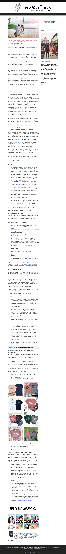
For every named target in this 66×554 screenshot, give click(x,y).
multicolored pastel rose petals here (24, 500)
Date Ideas (28, 14)
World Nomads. (25, 183)
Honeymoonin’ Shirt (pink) (16, 380)
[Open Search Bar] (51, 14)
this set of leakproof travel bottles (24, 265)
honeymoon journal (33, 191)
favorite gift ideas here (30, 138)
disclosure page (30, 47)
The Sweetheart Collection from (31, 149)
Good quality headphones (16, 184)
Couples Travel (35, 14)
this (19, 235)
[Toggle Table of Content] (18, 92)
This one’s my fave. (31, 231)
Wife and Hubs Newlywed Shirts (17, 443)
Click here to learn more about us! (47, 84)
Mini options (31, 258)
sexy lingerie (24, 333)
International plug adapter (16, 167)
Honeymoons (11, 44)
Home (15, 14)
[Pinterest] (11, 540)
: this (15, 235)
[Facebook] (12, 540)
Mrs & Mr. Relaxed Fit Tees (16, 374)
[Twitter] (8, 540)
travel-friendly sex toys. (33, 490)
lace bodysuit (21, 332)
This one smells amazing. (21, 476)
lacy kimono (23, 312)
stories (42, 75)
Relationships (21, 14)
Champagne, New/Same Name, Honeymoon (20, 375)
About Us (42, 14)
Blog (48, 14)
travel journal (14, 188)
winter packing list (29, 73)
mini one (16, 251)
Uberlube (32, 486)
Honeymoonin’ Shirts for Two (17, 445)
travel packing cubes (17, 197)
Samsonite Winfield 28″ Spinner (16, 142)
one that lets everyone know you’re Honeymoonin (25, 302)
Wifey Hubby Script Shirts (16, 378)
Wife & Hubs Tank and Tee (16, 448)
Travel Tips (16, 44)
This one (25, 203)
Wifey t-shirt (13, 446)
